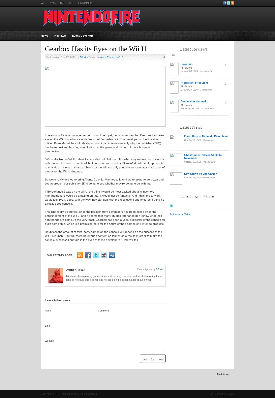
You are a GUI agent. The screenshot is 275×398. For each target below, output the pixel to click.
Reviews (60, 35)
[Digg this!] (112, 257)
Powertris (186, 64)
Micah (83, 57)
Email (48, 325)
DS (62, 3)
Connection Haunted (193, 101)
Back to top (223, 374)
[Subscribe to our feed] (232, 3)
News (44, 35)
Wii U (53, 3)
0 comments (206, 71)
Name (48, 310)
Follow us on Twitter (180, 214)
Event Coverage (83, 35)
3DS (70, 3)
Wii (43, 3)
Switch (188, 67)
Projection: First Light (194, 82)
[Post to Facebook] (88, 257)
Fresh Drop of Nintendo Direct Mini (206, 136)
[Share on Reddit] (104, 257)
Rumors (111, 57)
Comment (103, 310)
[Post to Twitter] (96, 257)
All (173, 55)
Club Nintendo (84, 3)
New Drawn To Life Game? (200, 173)
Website (49, 340)
